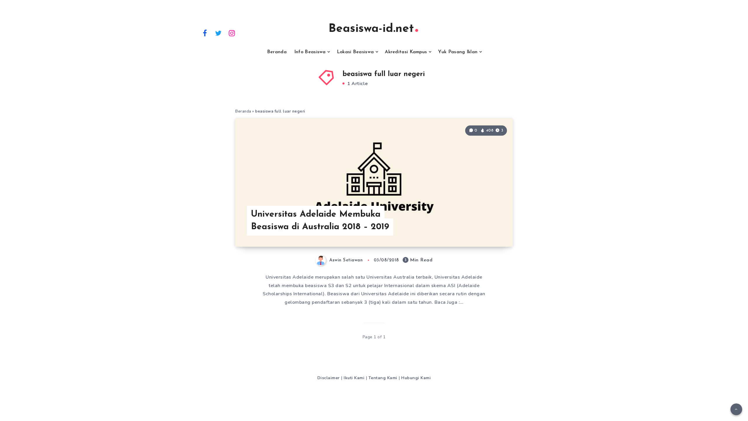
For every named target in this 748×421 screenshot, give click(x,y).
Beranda (277, 52)
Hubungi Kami (416, 378)
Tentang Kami (382, 378)
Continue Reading (484, 229)
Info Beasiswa (310, 52)
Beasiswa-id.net (371, 29)
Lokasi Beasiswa (355, 52)
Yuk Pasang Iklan (457, 52)
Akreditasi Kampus (406, 52)
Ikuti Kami (354, 378)
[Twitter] (218, 32)
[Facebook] (204, 32)
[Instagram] (232, 32)
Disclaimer (328, 378)
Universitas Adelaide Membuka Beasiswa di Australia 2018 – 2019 (320, 221)
